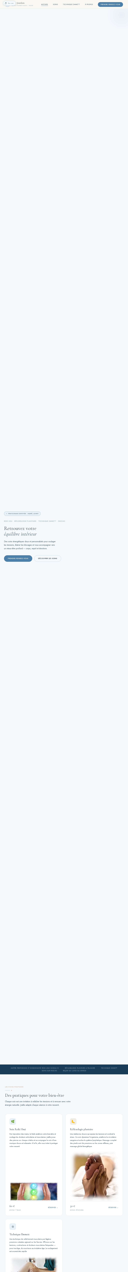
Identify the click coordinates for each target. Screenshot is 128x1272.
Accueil (44, 4)
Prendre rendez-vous (110, 4)
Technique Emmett (71, 4)
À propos (89, 4)
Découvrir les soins (47, 558)
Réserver (52, 1207)
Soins (55, 4)
